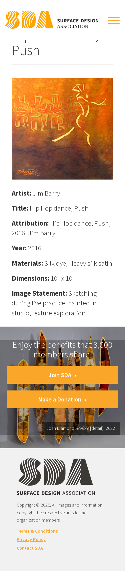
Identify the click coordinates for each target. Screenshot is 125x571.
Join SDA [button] (60, 375)
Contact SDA (30, 548)
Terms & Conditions (37, 531)
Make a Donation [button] (59, 399)
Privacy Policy (31, 539)
